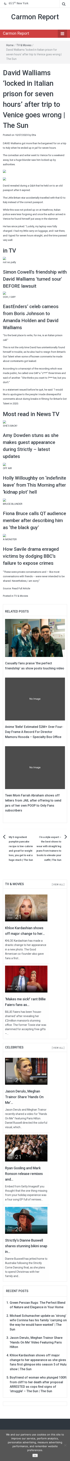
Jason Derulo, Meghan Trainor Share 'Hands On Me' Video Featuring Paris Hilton (36, 1342)
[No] (65, 1445)
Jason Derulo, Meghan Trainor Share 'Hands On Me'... (24, 1097)
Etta (34, 134)
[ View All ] (58, 884)
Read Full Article (21, 588)
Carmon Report (35, 17)
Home (10, 45)
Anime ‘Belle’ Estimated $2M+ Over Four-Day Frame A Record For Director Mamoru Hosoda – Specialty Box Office (34, 732)
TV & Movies (24, 45)
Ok (35, 1456)
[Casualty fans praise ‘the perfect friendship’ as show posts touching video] (35, 637)
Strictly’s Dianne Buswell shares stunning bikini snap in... (26, 1246)
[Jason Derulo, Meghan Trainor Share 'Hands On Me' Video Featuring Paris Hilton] (26, 1071)
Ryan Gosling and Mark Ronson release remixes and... (24, 1173)
